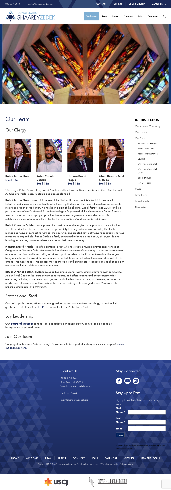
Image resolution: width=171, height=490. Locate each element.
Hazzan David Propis (147, 143)
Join (140, 16)
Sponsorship (137, 3)
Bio (16, 180)
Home (15, 458)
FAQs (138, 188)
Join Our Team (144, 182)
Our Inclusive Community (147, 126)
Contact (101, 3)
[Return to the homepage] (30, 16)
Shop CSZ (140, 206)
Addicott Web (126, 464)
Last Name (121, 420)
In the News (141, 194)
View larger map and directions (76, 386)
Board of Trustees (145, 177)
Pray (104, 16)
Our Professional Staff (147, 163)
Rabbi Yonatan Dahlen (148, 153)
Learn (115, 16)
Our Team (140, 138)
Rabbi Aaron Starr (146, 148)
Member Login (150, 458)
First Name (121, 410)
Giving (117, 3)
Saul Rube (142, 158)
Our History (141, 132)
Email (8, 180)
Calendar (153, 16)
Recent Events (142, 200)
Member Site (158, 3)
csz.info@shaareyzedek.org (40, 3)
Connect (128, 16)
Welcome (91, 16)
